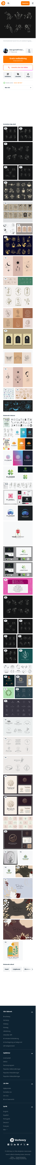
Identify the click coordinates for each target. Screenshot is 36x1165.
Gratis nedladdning (18, 59)
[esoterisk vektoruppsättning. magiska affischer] (17, 399)
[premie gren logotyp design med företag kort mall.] (17, 932)
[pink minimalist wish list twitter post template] (17, 670)
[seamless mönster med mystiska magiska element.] (17, 459)
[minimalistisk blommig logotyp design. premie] (17, 581)
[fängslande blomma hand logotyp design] (11, 807)
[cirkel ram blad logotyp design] (26, 807)
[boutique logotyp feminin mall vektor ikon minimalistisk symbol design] (10, 770)
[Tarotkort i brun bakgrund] (17, 241)
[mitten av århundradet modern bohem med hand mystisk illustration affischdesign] (11, 270)
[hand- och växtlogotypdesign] (10, 1013)
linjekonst (16, 1125)
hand (6, 1125)
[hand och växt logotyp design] (24, 1011)
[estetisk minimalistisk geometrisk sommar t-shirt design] (13, 1106)
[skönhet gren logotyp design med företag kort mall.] (17, 911)
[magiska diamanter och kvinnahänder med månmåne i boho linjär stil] (17, 308)
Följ (29, 52)
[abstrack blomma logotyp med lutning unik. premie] (12, 507)
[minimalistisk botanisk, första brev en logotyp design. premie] (17, 653)
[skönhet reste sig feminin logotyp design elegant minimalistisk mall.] (17, 617)
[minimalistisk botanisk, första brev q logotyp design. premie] (17, 637)
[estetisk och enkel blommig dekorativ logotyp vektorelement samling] (17, 338)
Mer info (7, 86)
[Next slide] (28, 1124)
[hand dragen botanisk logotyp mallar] (10, 949)
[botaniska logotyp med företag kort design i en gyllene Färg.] (17, 979)
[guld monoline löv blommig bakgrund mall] (11, 1027)
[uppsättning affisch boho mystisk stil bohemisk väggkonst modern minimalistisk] (17, 380)
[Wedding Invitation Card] (5, 561)
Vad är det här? (18, 83)
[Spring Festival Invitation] (25, 508)
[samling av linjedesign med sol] (12, 447)
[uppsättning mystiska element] (8, 435)
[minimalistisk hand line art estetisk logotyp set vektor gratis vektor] (10, 132)
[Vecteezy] (3, 3)
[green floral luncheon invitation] (6, 476)
